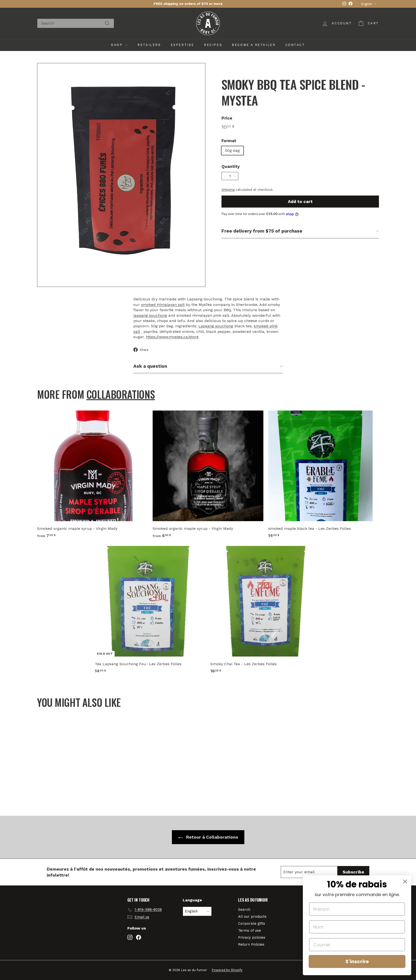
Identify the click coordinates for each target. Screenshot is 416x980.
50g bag (232, 150)
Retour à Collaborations (211, 837)
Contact (295, 45)
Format (228, 140)
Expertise (182, 45)
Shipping (227, 189)
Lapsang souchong (215, 326)
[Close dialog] (405, 881)
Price (226, 118)
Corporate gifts (251, 923)
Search (244, 909)
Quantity (230, 166)
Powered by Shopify (227, 970)
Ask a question (150, 366)
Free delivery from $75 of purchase (261, 231)
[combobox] (75, 23)
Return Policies (251, 944)
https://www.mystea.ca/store (172, 337)
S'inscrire (357, 961)
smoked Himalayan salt (163, 304)
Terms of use (249, 930)
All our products (252, 916)
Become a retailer (253, 45)
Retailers (149, 45)
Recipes (213, 45)
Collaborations (120, 394)
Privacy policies (251, 937)
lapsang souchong (150, 315)
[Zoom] (121, 175)
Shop (117, 45)
